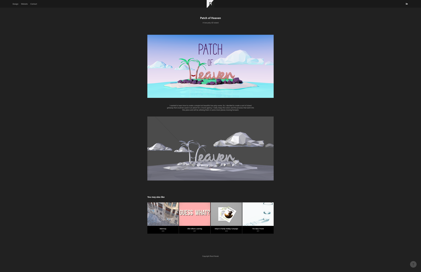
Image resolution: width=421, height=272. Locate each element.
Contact (33, 4)
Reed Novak (214, 256)
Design (15, 4)
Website (24, 4)
